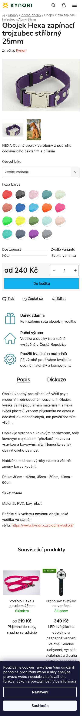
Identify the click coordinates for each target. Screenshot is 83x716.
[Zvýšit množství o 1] (75, 270)
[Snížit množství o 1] (54, 270)
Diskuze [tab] (56, 379)
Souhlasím (40, 706)
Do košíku (41, 283)
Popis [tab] (23, 379)
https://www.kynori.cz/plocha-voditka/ (43, 525)
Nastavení (40, 692)
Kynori (21, 50)
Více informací (64, 681)
